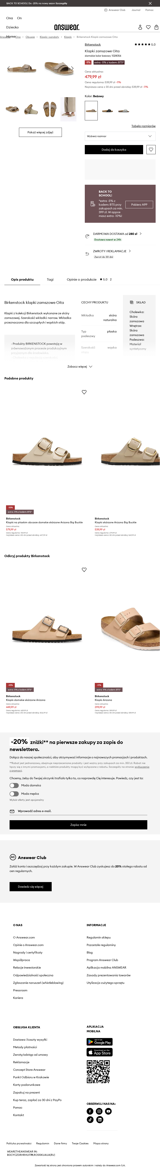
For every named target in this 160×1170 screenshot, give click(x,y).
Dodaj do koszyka (114, 150)
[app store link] (99, 1051)
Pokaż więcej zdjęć (40, 132)
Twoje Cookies (80, 1143)
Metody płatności (25, 1047)
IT (30, 1154)
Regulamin (42, 1143)
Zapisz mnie (78, 825)
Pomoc (17, 1107)
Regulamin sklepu (99, 937)
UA (44, 1154)
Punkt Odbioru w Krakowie (31, 1077)
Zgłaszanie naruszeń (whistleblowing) (38, 983)
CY (12, 1154)
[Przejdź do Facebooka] (90, 1111)
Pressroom (20, 990)
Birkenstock (93, 44)
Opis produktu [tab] (22, 279)
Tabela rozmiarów (143, 126)
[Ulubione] (148, 27)
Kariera (18, 998)
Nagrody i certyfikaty (27, 952)
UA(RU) (50, 1154)
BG (9, 1154)
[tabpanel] (80, 328)
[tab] (89, 279)
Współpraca (21, 960)
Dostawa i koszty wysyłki (30, 1039)
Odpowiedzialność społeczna (33, 975)
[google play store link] (99, 1042)
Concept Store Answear (29, 1070)
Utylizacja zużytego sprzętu (105, 983)
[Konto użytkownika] (140, 27)
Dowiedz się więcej (30, 887)
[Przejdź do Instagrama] (99, 1111)
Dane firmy (60, 1143)
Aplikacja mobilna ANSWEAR (106, 967)
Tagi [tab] (50, 279)
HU (27, 1154)
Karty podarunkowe (26, 1085)
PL (32, 1154)
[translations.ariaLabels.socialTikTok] (90, 1120)
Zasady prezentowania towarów (109, 975)
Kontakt (18, 1115)
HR (23, 1154)
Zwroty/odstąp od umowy (30, 1055)
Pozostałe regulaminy (101, 945)
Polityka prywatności (18, 1143)
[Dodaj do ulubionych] (151, 149)
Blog (90, 952)
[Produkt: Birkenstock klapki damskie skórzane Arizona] (47, 629)
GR (19, 1154)
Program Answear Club (102, 960)
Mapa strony (101, 1143)
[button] (120, 136)
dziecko (12, 27)
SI (39, 1154)
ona (9, 18)
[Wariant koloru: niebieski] (123, 110)
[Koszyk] (156, 27)
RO (36, 1154)
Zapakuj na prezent (26, 1092)
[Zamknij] (150, 3)
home (11, 36)
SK (41, 1154)
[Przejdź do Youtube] (108, 1111)
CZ (16, 1154)
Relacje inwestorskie (27, 967)
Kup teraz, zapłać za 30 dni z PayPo (37, 1100)
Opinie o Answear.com (28, 945)
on (19, 18)
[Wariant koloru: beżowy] (91, 110)
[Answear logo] (66, 27)
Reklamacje (21, 1062)
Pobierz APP (139, 204)
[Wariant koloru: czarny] (107, 110)
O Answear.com (24, 937)
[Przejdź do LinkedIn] (99, 1120)
